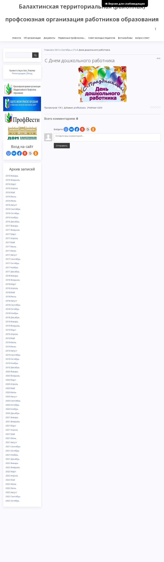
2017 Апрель (12, 238)
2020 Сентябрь (13, 400)
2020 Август (11, 396)
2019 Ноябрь (12, 363)
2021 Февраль (13, 421)
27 (74, 49)
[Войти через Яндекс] (24, 153)
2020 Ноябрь (12, 409)
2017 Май (10, 242)
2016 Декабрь (13, 221)
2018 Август (11, 300)
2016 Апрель (12, 188)
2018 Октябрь (12, 309)
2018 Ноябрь (12, 313)
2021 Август (11, 442)
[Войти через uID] (8, 153)
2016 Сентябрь (13, 209)
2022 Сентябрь (13, 496)
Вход (29, 73)
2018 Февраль (13, 279)
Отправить (62, 145)
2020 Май (10, 388)
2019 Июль (11, 346)
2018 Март (11, 284)
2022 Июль (11, 488)
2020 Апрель (12, 384)
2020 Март (11, 379)
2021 (56, 49)
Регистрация (18, 73)
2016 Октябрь (12, 213)
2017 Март (11, 234)
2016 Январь (12, 175)
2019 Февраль (13, 325)
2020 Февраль (13, 375)
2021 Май (10, 434)
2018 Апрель (12, 288)
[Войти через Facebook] (19, 153)
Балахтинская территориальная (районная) (82, 6)
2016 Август (11, 204)
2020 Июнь (11, 392)
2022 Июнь (11, 484)
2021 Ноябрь (12, 454)
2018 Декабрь (13, 317)
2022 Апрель (12, 475)
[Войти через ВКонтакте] (14, 153)
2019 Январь (12, 321)
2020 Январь (12, 371)
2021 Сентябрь (13, 446)
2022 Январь (12, 463)
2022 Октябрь (12, 500)
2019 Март (11, 329)
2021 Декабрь (13, 459)
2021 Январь (12, 417)
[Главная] (11, 37)
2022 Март (11, 471)
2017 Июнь (11, 246)
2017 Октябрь (12, 263)
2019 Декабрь (13, 367)
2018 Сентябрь (13, 304)
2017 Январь (12, 225)
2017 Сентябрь (13, 259)
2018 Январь (12, 275)
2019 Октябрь (12, 359)
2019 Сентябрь (13, 354)
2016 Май (10, 192)
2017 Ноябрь (12, 267)
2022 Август (11, 492)
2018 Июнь (11, 296)
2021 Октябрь (12, 450)
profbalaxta (80, 107)
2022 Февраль (13, 467)
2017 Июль (11, 250)
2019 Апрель (12, 334)
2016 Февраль (13, 179)
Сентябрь (66, 49)
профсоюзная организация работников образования (82, 19)
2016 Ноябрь (12, 217)
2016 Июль (11, 200)
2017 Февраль (13, 229)
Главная (48, 49)
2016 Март (11, 184)
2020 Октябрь (12, 404)
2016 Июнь (11, 196)
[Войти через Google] (30, 153)
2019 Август (11, 350)
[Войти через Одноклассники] (35, 153)
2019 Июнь (11, 342)
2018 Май (10, 292)
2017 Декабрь (13, 271)
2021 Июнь (11, 438)
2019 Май (10, 338)
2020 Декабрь (13, 413)
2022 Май (10, 479)
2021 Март (11, 425)
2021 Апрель (12, 429)
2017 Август (11, 254)
